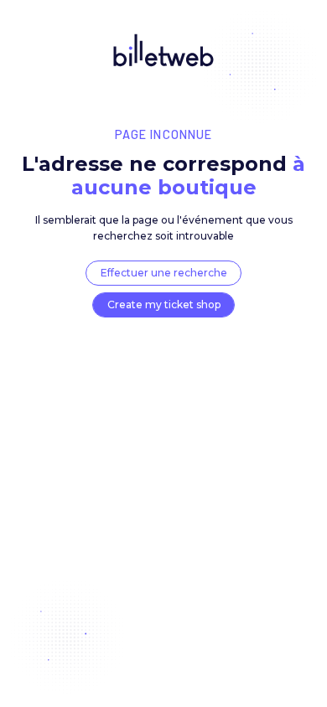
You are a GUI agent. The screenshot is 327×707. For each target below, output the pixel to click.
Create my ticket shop (164, 304)
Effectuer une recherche (164, 272)
